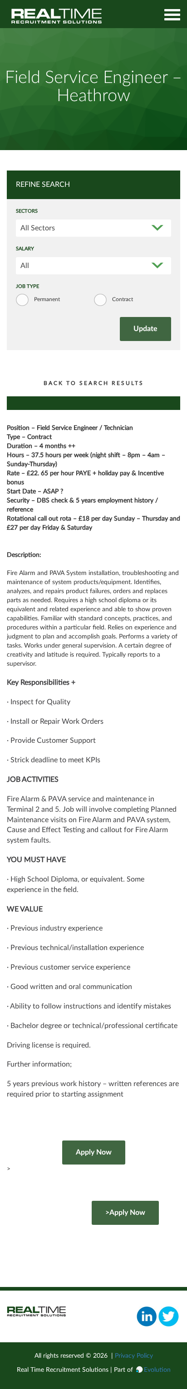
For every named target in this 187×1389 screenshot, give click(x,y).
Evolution (157, 1370)
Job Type (27, 286)
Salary (25, 249)
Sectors (27, 211)
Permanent (47, 299)
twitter (168, 1316)
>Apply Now (125, 1212)
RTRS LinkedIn (147, 1316)
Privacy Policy (134, 1356)
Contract (122, 299)
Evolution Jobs (56, 16)
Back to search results (94, 383)
